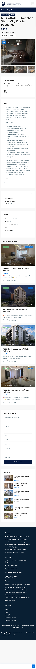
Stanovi (12, 14)
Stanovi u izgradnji (11, 620)
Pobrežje (9, 264)
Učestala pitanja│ (16, 633)
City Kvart (11, 32)
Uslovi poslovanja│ (6, 633)
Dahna (5, 344)
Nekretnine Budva (10, 592)
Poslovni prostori (11, 617)
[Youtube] (15, 576)
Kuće (7, 612)
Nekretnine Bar (10, 587)
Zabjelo (10, 344)
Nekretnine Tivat (9, 590)
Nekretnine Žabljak (10, 595)
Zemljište (8, 615)
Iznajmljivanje (5, 14)
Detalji (6, 214)
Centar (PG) (7, 305)
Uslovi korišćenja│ (26, 633)
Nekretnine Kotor (20, 587)
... (19, 277)
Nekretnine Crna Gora (24, 584)
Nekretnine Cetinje (21, 590)
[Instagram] (11, 576)
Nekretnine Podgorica (11, 584)
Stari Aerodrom (8, 385)
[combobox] (18, 417)
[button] (32, 3)
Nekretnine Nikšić (21, 592)
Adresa (6, 194)
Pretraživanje (18, 462)
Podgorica (5, 32)
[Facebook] (7, 576)
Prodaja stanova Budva (18, 597)
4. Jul (5, 264)
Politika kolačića (12, 635)
